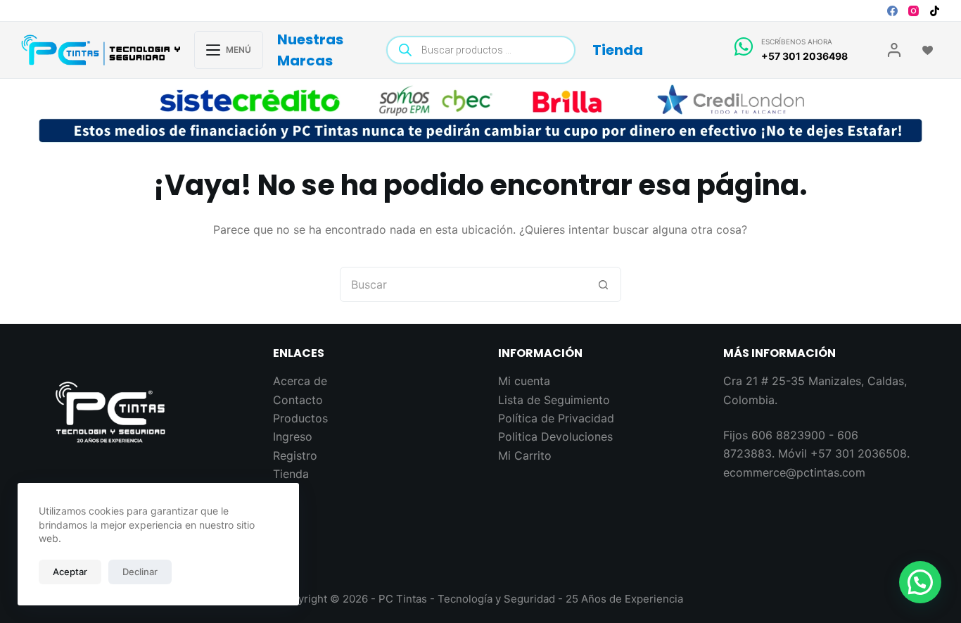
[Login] (894, 50)
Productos (300, 418)
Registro (295, 455)
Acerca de (300, 381)
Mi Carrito (525, 455)
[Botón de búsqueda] (603, 284)
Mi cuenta (524, 381)
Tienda (617, 50)
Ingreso (292, 436)
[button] (920, 582)
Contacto (298, 400)
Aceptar (70, 571)
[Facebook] (892, 11)
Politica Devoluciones (555, 436)
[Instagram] (913, 11)
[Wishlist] (927, 50)
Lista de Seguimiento (554, 400)
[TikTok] (934, 11)
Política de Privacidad (556, 418)
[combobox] (464, 284)
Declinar (140, 571)
